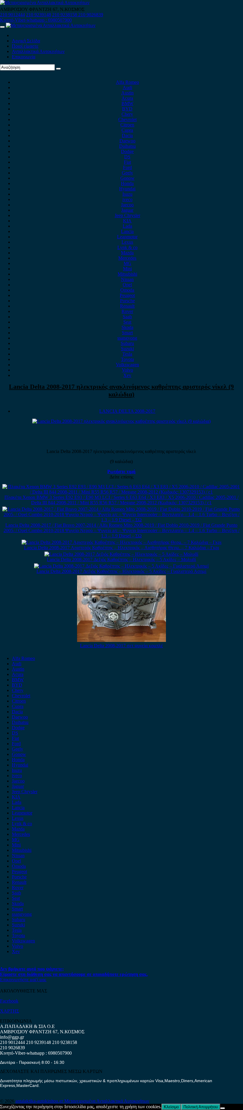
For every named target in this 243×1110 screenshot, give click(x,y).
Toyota (127, 359)
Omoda (127, 290)
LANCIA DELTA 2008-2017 (127, 411)
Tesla (127, 353)
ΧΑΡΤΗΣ (9, 1010)
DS (127, 156)
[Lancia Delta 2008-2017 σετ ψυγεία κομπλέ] (121, 640)
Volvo (127, 369)
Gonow (127, 178)
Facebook (9, 1000)
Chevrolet (127, 119)
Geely (127, 172)
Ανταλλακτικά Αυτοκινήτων (38, 51)
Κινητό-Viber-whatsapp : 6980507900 (36, 20)
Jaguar (127, 210)
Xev (127, 375)
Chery (127, 114)
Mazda (127, 252)
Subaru (127, 343)
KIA (127, 220)
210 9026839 (90, 14)
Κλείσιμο (171, 1107)
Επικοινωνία (23, 56)
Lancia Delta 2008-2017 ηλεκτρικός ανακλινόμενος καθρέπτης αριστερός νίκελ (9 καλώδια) (121, 390)
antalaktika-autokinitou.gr (39, 1100)
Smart (127, 332)
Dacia (127, 135)
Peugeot (127, 295)
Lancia (127, 231)
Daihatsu (127, 146)
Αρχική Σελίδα (26, 40)
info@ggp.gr (12, 1037)
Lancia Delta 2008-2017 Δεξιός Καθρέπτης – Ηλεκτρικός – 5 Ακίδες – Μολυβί (121, 559)
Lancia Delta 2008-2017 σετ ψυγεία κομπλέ (121, 645)
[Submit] (58, 69)
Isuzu (127, 194)
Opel (127, 284)
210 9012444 (12, 14)
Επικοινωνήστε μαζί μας (23, 979)
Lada (127, 226)
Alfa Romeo (127, 82)
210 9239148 (38, 14)
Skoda (127, 327)
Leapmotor (127, 236)
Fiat (127, 162)
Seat (127, 322)
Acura (127, 98)
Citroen (127, 124)
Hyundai (127, 188)
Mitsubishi (127, 274)
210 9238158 (65, 14)
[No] (222, 1108)
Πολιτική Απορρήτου (200, 1107)
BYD (127, 108)
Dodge (127, 151)
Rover (127, 311)
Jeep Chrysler (127, 215)
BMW (127, 103)
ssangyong (127, 337)
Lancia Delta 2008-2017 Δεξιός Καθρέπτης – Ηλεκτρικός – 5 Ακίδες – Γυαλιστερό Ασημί (121, 571)
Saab (127, 316)
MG (127, 263)
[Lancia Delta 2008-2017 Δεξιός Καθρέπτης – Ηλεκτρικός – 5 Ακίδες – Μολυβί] (121, 554)
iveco (127, 199)
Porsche (127, 300)
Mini (127, 268)
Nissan (127, 279)
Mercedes (127, 258)
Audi (127, 87)
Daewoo (127, 140)
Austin (127, 92)
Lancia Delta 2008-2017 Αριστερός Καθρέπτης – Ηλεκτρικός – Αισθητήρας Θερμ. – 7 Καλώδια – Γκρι (121, 547)
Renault (127, 306)
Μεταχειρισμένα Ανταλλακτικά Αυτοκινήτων (106, 1100)
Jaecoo (127, 204)
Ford (127, 167)
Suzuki (127, 348)
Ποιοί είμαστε (25, 46)
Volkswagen (127, 364)
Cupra (127, 130)
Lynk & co (127, 247)
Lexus (127, 242)
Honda (127, 183)
